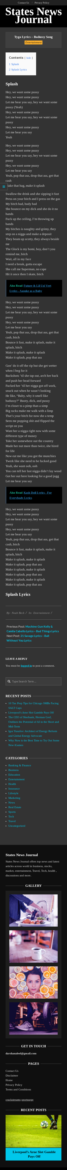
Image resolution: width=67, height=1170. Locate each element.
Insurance (14, 788)
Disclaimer (12, 1075)
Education (14, 774)
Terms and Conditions (18, 1089)
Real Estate (14, 807)
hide (28, 58)
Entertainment (33, 42)
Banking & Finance (19, 765)
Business (13, 770)
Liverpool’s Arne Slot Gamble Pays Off (31, 712)
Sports (12, 811)
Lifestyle (13, 793)
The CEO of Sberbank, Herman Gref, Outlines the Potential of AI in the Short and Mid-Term (33, 722)
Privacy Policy (14, 1084)
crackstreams (13, 1099)
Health (12, 783)
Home (9, 1080)
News (11, 802)
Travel (12, 821)
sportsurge (27, 1099)
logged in (26, 665)
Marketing (14, 797)
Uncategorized (16, 825)
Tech (11, 816)
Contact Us (12, 1070)
